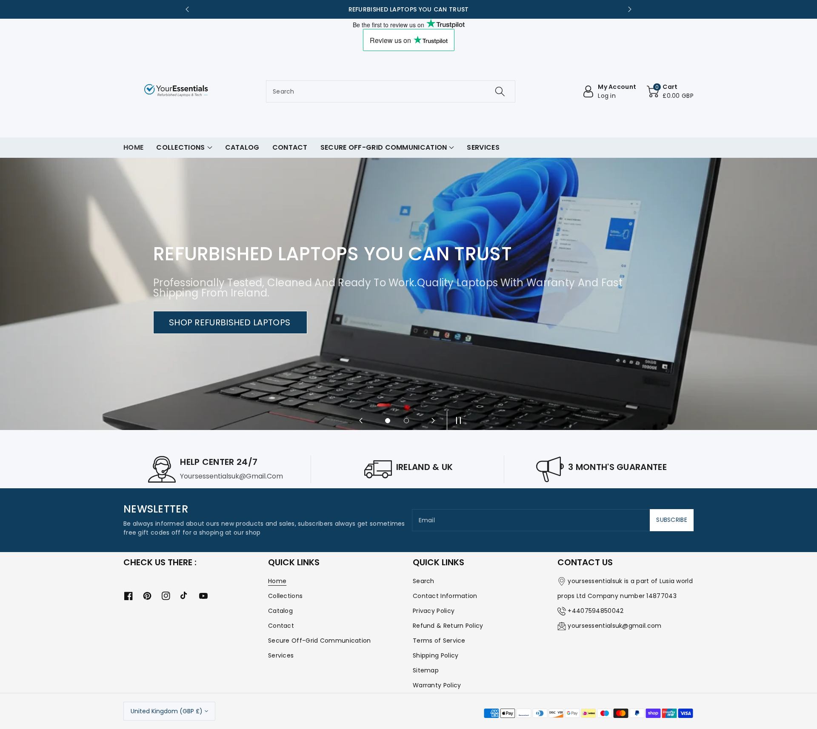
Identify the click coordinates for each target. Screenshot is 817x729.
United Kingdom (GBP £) (167, 711)
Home (277, 581)
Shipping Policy (436, 655)
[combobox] (390, 91)
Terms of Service (439, 640)
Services (281, 655)
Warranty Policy (437, 685)
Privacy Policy (433, 611)
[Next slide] (629, 9)
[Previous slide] (187, 9)
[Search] (500, 91)
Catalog (280, 611)
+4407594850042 (595, 611)
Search (423, 581)
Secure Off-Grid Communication (319, 640)
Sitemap (426, 670)
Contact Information (445, 596)
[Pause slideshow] (456, 420)
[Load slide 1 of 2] (387, 420)
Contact (281, 625)
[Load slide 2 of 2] (406, 420)
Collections (285, 596)
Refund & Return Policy (448, 625)
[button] (670, 91)
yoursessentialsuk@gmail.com (614, 625)
